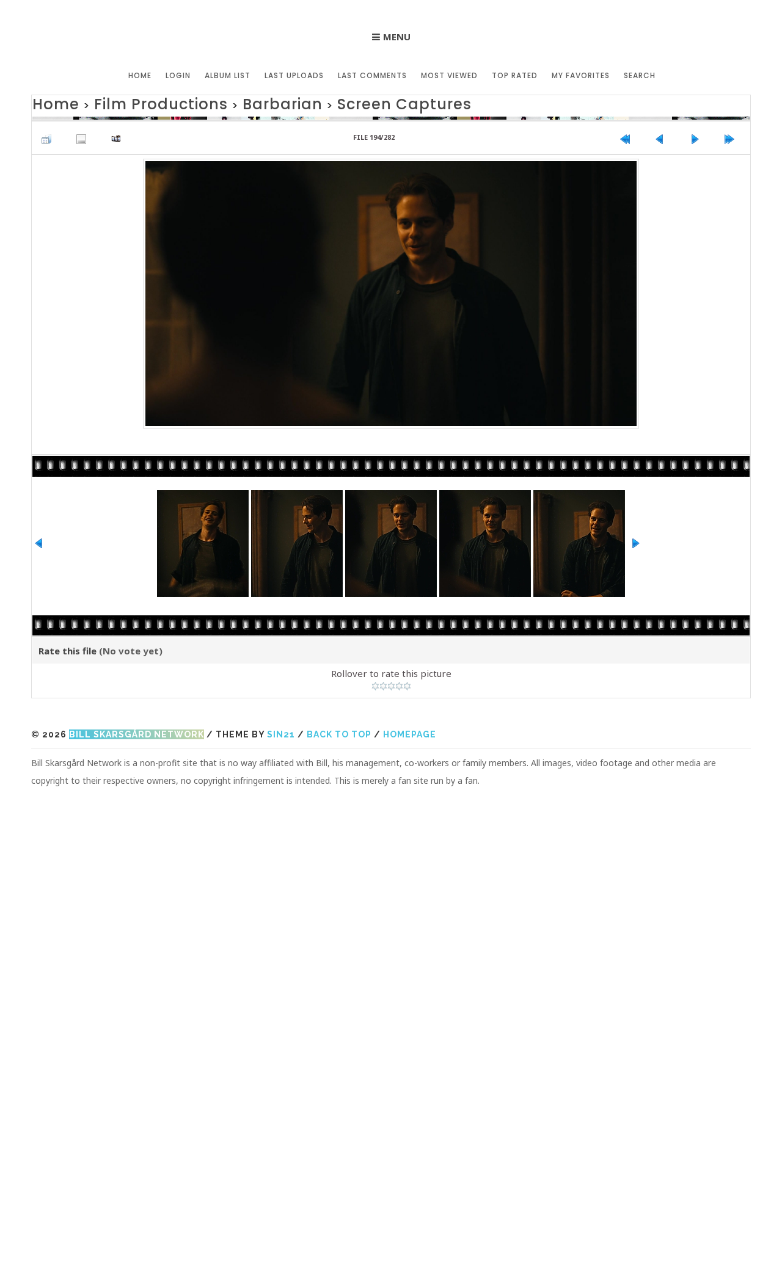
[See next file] (698, 132)
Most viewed (449, 75)
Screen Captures (322, 102)
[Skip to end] (732, 132)
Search (640, 75)
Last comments (372, 75)
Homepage (409, 732)
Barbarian (227, 102)
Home (140, 75)
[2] (383, 683)
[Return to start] (628, 132)
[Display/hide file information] (84, 132)
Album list (227, 75)
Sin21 (281, 732)
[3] (391, 683)
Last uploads (294, 75)
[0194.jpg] (391, 289)
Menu (397, 37)
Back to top (339, 732)
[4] (399, 683)
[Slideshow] (119, 132)
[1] (375, 683)
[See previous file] (663, 132)
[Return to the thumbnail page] (49, 132)
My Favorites (581, 75)
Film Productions (132, 102)
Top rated (515, 75)
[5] (407, 683)
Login (178, 75)
